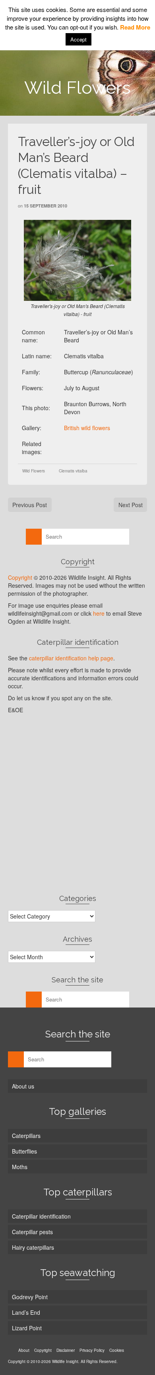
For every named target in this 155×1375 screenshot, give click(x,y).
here (99, 613)
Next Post (130, 505)
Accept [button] (78, 39)
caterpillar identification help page (71, 658)
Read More (135, 27)
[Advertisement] (77, 803)
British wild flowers (87, 428)
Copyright (20, 577)
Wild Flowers (33, 471)
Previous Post (29, 505)
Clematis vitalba (73, 471)
